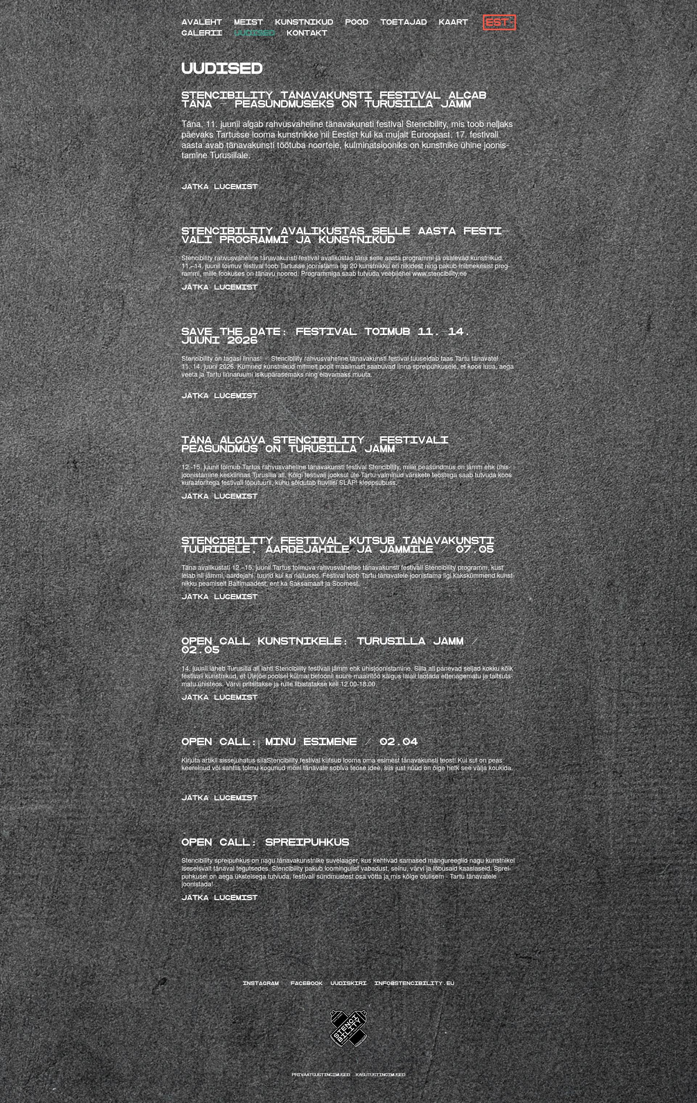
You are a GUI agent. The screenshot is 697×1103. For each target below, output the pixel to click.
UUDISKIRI (349, 983)
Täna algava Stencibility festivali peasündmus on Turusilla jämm (315, 444)
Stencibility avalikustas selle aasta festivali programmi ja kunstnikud (345, 235)
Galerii (202, 33)
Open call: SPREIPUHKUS (265, 842)
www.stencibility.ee (439, 273)
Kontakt (307, 33)
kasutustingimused (380, 1075)
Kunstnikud (304, 22)
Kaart (453, 22)
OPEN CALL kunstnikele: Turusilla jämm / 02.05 (330, 645)
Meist (248, 22)
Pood (356, 22)
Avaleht (202, 22)
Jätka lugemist (220, 187)
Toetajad (403, 22)
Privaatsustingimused (322, 1075)
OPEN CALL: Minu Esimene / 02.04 (300, 742)
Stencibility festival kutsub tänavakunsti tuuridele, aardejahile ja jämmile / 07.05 (338, 545)
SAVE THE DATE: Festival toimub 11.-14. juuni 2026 (326, 336)
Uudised (254, 33)
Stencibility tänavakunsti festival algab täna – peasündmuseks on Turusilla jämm (334, 99)
